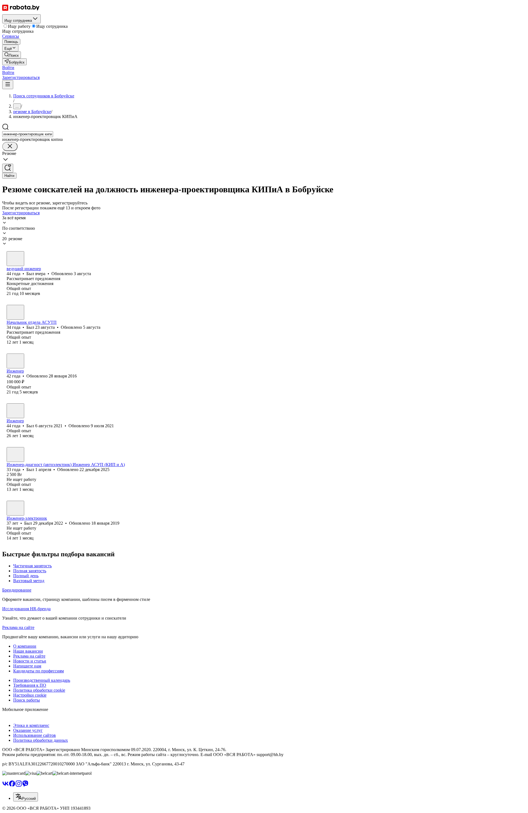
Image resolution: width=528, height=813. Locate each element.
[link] (11, 54)
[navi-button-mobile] (7, 84)
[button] (8, 67)
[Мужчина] (15, 258)
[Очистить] (10, 146)
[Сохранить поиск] (7, 168)
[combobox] (27, 134)
